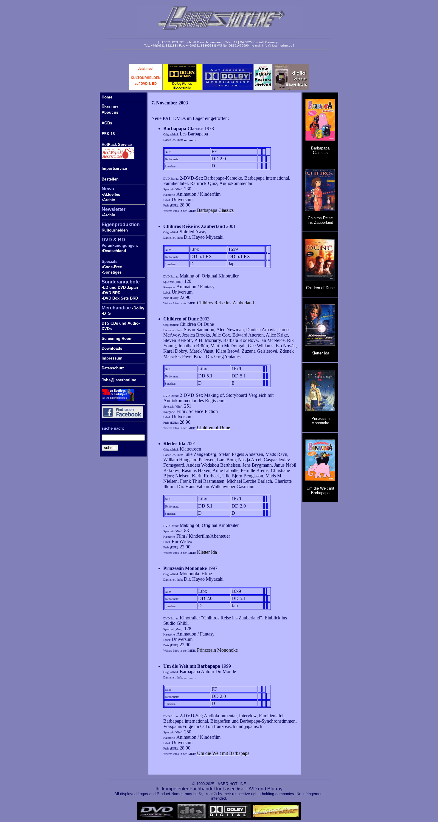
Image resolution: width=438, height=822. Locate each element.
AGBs (107, 123)
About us (110, 112)
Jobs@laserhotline (119, 380)
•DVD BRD (111, 293)
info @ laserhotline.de (277, 45)
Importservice (114, 168)
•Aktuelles (111, 194)
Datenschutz (113, 368)
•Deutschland (114, 251)
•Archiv (108, 200)
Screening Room (117, 338)
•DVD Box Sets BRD (120, 298)
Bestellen (110, 179)
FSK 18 (108, 134)
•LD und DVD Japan (120, 287)
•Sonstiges (112, 272)
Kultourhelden (115, 230)
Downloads (112, 348)
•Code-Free (112, 267)
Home (107, 97)
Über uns (110, 107)
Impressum (112, 358)
